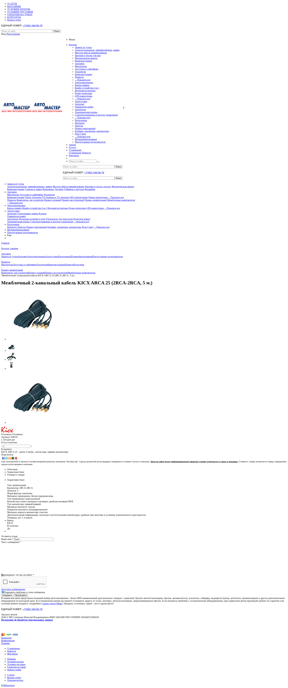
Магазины (12, 654)
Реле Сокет (80, 134)
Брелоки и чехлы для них (88, 55)
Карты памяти (82, 85)
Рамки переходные (98, 197)
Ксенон (42, 213)
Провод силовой (52, 200)
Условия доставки (16, 664)
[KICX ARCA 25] (32, 339)
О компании (75, 153)
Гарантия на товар (16, 667)
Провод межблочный (95, 200)
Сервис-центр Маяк (52, 603)
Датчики (59, 189)
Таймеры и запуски (74, 189)
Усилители (80, 71)
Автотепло (80, 109)
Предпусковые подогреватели (90, 142)
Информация (8, 640)
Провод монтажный (85, 128)
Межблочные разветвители (121, 200)
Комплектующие (83, 61)
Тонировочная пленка (86, 112)
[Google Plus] (16, 458)
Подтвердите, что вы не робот (17, 575)
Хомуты (79, 125)
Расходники (81, 120)
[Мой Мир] (12, 458)
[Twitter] (6, 458)
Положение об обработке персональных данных (27, 620)
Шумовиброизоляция (86, 139)
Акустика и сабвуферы (86, 69)
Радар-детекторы (83, 93)
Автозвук (79, 63)
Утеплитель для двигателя (59, 219)
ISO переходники (79, 197)
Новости (86, 153)
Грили (28, 197)
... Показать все (82, 80)
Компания (6, 638)
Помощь (5, 643)
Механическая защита (86, 58)
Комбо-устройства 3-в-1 (87, 88)
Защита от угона (83, 47)
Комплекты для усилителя (30, 200)
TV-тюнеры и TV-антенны (55, 197)
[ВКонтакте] (3, 458)
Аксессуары (81, 101)
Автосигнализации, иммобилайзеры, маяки (97, 50)
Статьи (10, 675)
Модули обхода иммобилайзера (91, 53)
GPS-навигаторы (83, 96)
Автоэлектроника (84, 82)
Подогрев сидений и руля (32, 219)
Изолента (79, 123)
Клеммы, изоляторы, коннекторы (92, 131)
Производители (15, 680)
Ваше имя (7, 539)
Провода (79, 77)
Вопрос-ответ (14, 677)
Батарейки (90, 189)
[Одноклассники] (9, 458)
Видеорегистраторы (85, 90)
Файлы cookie (14, 669)
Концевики (48, 189)
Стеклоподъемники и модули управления (96, 115)
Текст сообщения (11, 542)
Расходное (79, 264)
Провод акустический (73, 200)
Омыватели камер (84, 107)
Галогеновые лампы (27, 213)
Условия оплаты (15, 661)
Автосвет (79, 104)
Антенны (37, 197)
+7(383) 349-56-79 (32, 25)
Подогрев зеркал (81, 219)
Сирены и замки (33, 189)
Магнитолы (81, 66)
